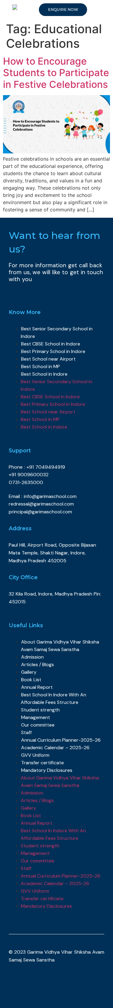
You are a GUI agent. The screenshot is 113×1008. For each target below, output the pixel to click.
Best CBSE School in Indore (50, 344)
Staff (26, 732)
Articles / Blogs (37, 664)
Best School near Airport (48, 359)
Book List (31, 679)
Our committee (38, 725)
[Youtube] (48, 979)
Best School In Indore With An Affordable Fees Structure (53, 698)
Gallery (28, 672)
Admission (32, 657)
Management (35, 717)
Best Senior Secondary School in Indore (57, 332)
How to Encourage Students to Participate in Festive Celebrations (56, 72)
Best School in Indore (44, 374)
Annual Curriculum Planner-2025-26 (61, 740)
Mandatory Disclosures (46, 770)
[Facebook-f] (16, 979)
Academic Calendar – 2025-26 (55, 747)
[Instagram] (65, 979)
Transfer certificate (42, 762)
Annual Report (37, 687)
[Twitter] (32, 979)
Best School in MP (40, 366)
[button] (63, 9)
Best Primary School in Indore (53, 351)
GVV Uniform (35, 755)
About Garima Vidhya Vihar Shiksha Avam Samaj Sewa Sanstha (60, 646)
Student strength (40, 710)
